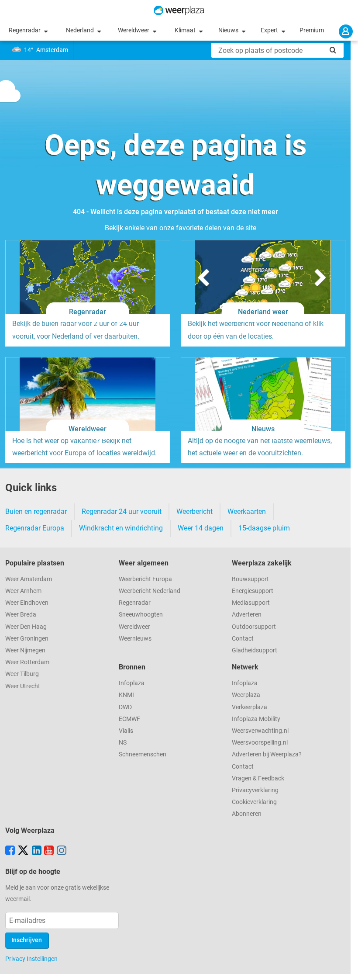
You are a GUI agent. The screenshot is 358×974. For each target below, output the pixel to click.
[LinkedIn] (36, 851)
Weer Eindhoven (26, 603)
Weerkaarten (246, 511)
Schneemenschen (142, 754)
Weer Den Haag (26, 627)
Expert (270, 30)
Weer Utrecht (22, 686)
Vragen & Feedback (258, 778)
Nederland (80, 30)
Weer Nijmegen (25, 650)
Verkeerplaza (249, 707)
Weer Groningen (26, 638)
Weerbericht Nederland (149, 591)
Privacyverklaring (255, 790)
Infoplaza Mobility (256, 719)
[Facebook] (10, 851)
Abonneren (247, 814)
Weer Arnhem (23, 591)
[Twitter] (23, 851)
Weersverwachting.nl (260, 731)
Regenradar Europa (34, 528)
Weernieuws (135, 638)
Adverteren (247, 614)
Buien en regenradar (36, 511)
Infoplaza (132, 683)
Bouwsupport (250, 579)
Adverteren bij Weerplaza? (267, 754)
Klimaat (186, 30)
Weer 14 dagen (201, 528)
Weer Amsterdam (28, 579)
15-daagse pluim (264, 528)
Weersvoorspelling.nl (260, 742)
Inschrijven (26, 940)
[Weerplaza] (179, 10)
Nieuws (229, 30)
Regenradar (25, 30)
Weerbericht (194, 511)
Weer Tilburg (22, 674)
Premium (311, 30)
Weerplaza (246, 695)
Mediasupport (251, 603)
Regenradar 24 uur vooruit (122, 511)
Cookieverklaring (254, 802)
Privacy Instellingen (31, 958)
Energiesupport (252, 591)
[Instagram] (61, 851)
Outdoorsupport (254, 627)
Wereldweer (134, 30)
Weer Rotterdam (27, 662)
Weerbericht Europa (145, 579)
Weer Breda (20, 614)
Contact (243, 638)
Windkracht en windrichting (121, 528)
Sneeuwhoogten (141, 614)
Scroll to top (344, 960)
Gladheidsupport (254, 650)
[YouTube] (49, 851)
